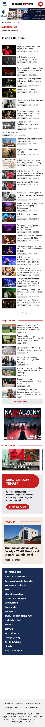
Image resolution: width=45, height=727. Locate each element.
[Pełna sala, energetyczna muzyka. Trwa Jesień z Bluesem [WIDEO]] (9, 228)
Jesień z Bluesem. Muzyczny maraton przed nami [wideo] (29, 161)
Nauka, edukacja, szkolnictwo (18, 616)
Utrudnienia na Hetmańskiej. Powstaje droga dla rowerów (29, 349)
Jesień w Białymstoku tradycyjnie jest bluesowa (27, 58)
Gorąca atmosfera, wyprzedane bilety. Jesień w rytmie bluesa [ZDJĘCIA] (30, 70)
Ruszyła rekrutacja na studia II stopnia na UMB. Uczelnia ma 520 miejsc (29, 370)
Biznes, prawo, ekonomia (15, 576)
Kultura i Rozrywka (23, 51)
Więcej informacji (12, 560)
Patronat (29, 704)
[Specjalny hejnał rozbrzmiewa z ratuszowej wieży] (9, 142)
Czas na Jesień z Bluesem (27, 182)
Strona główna (7, 22)
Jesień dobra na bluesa (11, 132)
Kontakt (9, 707)
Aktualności (21, 353)
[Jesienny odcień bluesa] (9, 93)
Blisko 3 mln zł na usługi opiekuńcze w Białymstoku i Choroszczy (28, 359)
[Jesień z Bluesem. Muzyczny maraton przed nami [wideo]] (9, 163)
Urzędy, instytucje (12, 642)
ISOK (25, 707)
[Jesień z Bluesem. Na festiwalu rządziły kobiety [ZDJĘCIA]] (9, 239)
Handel (7, 590)
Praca (19, 343)
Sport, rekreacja (11, 633)
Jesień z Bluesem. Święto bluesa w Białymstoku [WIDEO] (29, 301)
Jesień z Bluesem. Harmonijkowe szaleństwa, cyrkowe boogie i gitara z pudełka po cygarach (28, 259)
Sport (19, 332)
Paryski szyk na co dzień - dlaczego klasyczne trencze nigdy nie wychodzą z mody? (29, 392)
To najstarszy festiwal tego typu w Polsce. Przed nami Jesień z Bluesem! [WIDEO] (28, 281)
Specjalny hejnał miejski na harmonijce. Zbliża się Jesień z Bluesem (29, 291)
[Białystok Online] (23, 4)
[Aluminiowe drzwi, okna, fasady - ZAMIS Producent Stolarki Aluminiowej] (22, 534)
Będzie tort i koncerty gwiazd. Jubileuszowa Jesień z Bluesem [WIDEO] (30, 195)
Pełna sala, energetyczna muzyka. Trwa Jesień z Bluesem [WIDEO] (27, 227)
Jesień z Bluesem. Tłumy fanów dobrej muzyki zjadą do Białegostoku (30, 205)
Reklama (8, 624)
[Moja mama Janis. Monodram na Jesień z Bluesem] (9, 50)
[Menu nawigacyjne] (40, 4)
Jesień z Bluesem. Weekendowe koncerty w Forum (27, 124)
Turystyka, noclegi (12, 637)
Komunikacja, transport (15, 598)
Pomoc (18, 707)
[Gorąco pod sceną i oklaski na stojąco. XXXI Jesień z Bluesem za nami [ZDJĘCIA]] (9, 114)
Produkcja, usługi (12, 620)
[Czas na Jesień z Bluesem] (9, 185)
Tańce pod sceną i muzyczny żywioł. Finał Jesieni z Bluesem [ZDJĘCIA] (29, 248)
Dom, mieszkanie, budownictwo (19, 581)
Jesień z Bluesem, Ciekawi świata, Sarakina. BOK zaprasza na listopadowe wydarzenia (30, 173)
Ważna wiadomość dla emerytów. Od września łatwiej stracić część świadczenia (30, 338)
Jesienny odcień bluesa (26, 89)
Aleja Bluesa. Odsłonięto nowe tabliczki (29, 150)
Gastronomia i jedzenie (15, 585)
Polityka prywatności (15, 714)
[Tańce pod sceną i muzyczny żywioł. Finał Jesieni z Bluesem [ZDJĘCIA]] (9, 250)
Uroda (19, 397)
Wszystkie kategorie (13, 650)
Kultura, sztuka (11, 603)
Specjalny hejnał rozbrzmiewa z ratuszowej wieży (29, 140)
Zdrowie (8, 646)
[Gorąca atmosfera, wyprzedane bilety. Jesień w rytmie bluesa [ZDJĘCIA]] (9, 71)
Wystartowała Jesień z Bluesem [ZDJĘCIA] (30, 101)
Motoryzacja (10, 611)
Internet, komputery (13, 594)
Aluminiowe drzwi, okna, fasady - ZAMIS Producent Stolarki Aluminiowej (21, 551)
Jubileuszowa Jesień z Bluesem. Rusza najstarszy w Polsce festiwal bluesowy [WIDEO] (29, 270)
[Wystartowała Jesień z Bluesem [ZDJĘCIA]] (9, 103)
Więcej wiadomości (21, 402)
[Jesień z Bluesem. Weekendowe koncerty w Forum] (9, 125)
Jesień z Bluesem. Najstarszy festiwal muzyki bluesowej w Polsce (29, 81)
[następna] (27, 313)
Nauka (19, 375)
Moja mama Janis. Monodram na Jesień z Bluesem (29, 47)
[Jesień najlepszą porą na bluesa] (9, 217)
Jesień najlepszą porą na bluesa (27, 215)
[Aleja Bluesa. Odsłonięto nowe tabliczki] (9, 153)
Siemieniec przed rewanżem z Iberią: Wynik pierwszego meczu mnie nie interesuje (29, 327)
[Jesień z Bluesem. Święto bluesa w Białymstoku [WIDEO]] (9, 303)
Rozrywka (8, 629)
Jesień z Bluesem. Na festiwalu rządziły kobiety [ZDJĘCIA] (29, 237)
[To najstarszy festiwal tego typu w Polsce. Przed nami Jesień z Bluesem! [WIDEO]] (9, 282)
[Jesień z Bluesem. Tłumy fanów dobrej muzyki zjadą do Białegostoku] (9, 207)
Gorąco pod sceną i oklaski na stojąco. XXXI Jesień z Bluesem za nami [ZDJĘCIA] (29, 113)
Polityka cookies (32, 714)
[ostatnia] (31, 313)
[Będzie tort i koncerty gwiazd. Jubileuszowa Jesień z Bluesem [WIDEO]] (9, 196)
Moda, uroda (10, 607)
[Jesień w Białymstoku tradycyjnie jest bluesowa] (9, 60)
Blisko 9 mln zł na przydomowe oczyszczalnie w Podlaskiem (29, 381)
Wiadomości (18, 22)
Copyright (6, 716)
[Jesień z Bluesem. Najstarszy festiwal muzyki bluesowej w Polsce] (9, 82)
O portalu (9, 704)
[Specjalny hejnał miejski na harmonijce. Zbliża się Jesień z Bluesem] (9, 293)
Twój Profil (34, 707)
